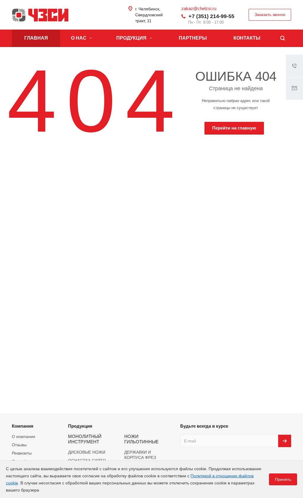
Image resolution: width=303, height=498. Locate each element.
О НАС (79, 38)
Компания (22, 426)
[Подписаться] (284, 441)
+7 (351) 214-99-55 (211, 16)
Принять (283, 479)
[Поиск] (282, 38)
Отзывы (19, 444)
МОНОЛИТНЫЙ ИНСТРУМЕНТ (84, 439)
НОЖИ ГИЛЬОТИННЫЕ (141, 439)
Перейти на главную (234, 127)
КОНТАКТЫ (246, 38)
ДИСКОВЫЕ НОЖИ (86, 452)
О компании (23, 436)
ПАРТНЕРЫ (193, 38)
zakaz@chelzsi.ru (198, 8)
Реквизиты (22, 453)
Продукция (80, 426)
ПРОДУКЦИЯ (132, 38)
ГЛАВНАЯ (36, 38)
